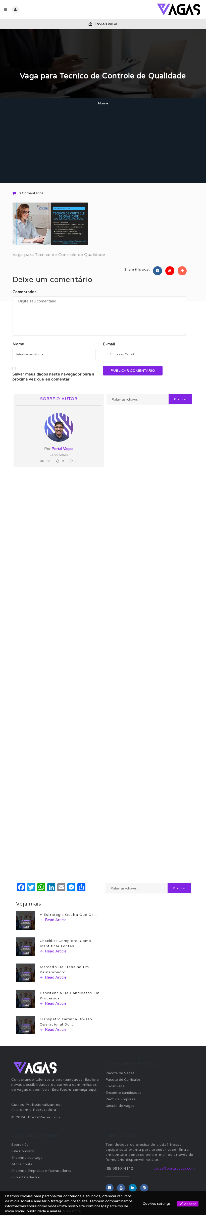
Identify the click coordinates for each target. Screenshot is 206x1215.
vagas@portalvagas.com (174, 1168)
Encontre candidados (123, 1093)
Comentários (25, 292)
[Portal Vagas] (152, 9)
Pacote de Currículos (123, 1079)
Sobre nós (19, 1144)
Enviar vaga (105, 24)
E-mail (109, 344)
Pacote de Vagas (120, 1073)
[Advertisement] (103, 145)
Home (103, 103)
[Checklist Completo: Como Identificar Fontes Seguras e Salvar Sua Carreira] (25, 946)
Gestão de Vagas (120, 1106)
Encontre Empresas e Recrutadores (41, 1171)
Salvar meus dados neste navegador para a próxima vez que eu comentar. (53, 376)
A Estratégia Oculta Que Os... (68, 915)
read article (55, 920)
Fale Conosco (22, 1151)
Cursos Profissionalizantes (35, 1105)
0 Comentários (31, 193)
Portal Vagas (62, 448)
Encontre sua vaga (26, 1158)
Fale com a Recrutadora (33, 1110)
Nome (18, 344)
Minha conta (21, 1164)
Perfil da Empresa (120, 1099)
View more (72, 1211)
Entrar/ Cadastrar (26, 1177)
